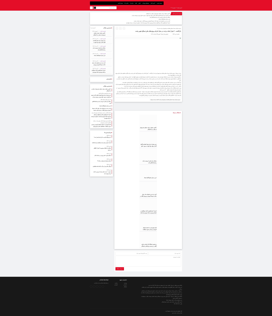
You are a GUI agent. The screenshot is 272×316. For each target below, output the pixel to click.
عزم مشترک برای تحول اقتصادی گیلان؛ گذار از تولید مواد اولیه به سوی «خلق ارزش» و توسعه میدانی (151, 15)
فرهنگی (125, 286)
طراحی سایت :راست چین (177, 312)
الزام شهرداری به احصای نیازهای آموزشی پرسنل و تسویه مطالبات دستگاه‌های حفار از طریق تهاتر (150, 229)
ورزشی (125, 283)
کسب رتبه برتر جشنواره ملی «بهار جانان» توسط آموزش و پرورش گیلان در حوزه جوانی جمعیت (152, 21)
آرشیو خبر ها (93, 27)
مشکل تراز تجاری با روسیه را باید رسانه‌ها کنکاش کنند (160, 17)
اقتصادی (116, 284)
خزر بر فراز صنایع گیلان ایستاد (164, 19)
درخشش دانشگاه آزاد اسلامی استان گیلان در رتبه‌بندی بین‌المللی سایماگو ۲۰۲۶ (149, 246)
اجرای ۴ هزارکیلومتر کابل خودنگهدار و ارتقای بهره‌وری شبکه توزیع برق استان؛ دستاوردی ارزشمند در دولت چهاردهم (148, 22)
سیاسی (116, 283)
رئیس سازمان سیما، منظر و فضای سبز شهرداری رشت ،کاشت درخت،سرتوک (165, 99)
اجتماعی (125, 284)
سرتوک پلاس (120, 3)
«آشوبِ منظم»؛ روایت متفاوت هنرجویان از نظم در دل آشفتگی (158, 13)
